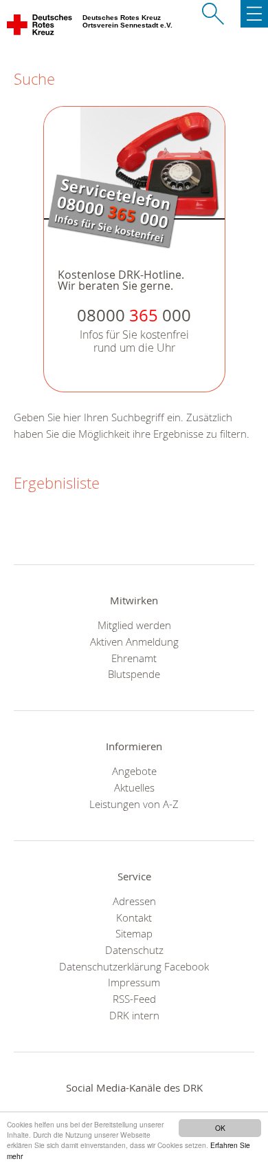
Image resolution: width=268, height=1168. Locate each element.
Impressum (134, 982)
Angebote (134, 771)
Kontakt (134, 917)
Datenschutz (134, 950)
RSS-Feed (134, 999)
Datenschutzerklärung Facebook (134, 966)
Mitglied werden (134, 625)
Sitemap (134, 933)
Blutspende (134, 674)
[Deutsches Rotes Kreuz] (40, 27)
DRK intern (134, 1015)
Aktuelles (134, 787)
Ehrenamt (134, 658)
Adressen (134, 901)
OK (220, 1128)
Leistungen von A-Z (134, 804)
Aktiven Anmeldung (134, 641)
